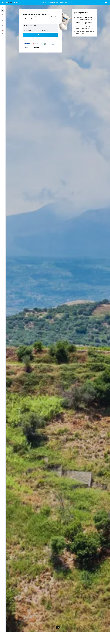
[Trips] (3, 25)
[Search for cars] (3, 14)
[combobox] (28, 22)
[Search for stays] (3, 10)
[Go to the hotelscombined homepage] (12, 2)
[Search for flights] (3, 7)
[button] (3, 2)
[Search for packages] (3, 17)
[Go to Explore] (3, 21)
